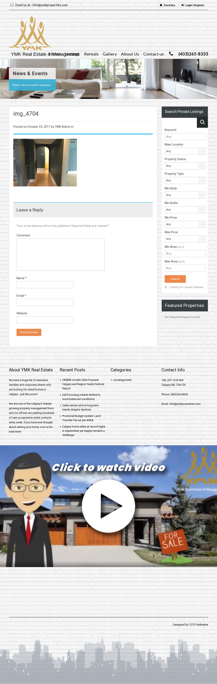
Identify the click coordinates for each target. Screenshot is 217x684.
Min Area (174, 246)
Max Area (175, 261)
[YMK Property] (30, 35)
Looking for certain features (185, 287)
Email (21, 295)
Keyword (170, 130)
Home (55, 53)
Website (22, 313)
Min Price (171, 217)
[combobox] (185, 151)
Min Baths (171, 203)
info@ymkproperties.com (50, 5)
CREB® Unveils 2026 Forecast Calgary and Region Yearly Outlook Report (83, 384)
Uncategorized (122, 380)
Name (22, 278)
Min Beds (171, 188)
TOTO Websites (198, 624)
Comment (23, 235)
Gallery (110, 53)
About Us (130, 53)
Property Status (175, 159)
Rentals (91, 53)
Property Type (174, 173)
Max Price (171, 232)
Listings (72, 53)
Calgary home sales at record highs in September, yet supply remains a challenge (83, 431)
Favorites (170, 5)
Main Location (174, 144)
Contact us (153, 53)
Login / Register (194, 5)
